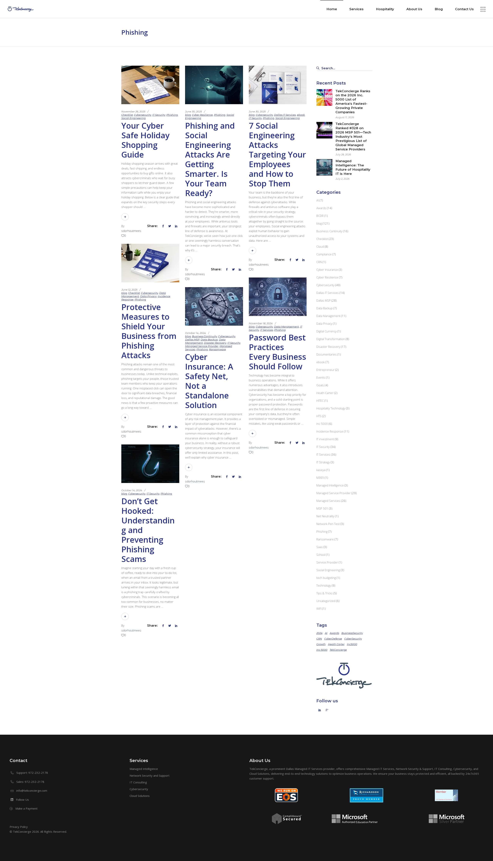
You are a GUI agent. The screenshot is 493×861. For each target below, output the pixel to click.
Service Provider (327, 562)
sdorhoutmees (131, 231)
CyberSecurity (353, 638)
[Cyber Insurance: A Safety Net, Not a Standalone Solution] (214, 306)
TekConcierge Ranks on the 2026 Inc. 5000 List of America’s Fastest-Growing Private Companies (352, 101)
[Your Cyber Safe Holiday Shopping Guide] (150, 85)
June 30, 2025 (193, 111)
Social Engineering (133, 118)
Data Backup (209, 339)
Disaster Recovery (215, 342)
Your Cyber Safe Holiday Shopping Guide (145, 140)
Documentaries (326, 354)
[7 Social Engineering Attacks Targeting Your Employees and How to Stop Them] (278, 85)
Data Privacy (148, 296)
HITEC (320, 400)
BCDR (320, 216)
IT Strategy (323, 462)
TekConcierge (338, 649)
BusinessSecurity (352, 633)
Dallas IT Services (285, 114)
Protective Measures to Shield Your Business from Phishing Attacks (148, 330)
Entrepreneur (325, 370)
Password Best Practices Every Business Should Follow (277, 352)
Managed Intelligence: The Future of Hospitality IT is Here (352, 167)
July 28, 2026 (343, 154)
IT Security (158, 114)
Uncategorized (325, 601)
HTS (318, 416)
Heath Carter (324, 393)
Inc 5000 (322, 424)
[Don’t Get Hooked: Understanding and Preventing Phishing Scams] (150, 463)
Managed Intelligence (330, 485)
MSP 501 (322, 508)
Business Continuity (204, 336)
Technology (323, 585)
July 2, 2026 (342, 178)
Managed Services (328, 501)
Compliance (324, 254)
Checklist (127, 114)
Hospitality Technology (330, 408)
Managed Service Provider (201, 346)
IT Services (266, 329)
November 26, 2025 (133, 111)
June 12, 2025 (129, 289)
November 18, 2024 (261, 323)
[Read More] (125, 216)
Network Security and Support (149, 775)
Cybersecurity (142, 114)
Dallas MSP (192, 339)
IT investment (325, 439)
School (320, 555)
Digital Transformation (330, 339)
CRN (319, 262)
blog (188, 114)
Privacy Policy (19, 827)
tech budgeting (326, 578)
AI (317, 200)
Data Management (286, 326)
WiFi (318, 608)
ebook (301, 114)
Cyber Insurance (327, 270)
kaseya (320, 470)
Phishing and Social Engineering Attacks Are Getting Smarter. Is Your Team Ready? (210, 159)
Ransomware (217, 349)
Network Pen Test (328, 524)
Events (320, 377)
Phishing (172, 114)
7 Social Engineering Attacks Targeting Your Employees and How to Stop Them (277, 154)
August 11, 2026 (344, 117)
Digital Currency (326, 331)
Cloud (320, 246)
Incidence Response (329, 431)
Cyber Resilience (202, 114)
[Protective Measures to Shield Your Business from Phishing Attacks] (150, 263)
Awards (321, 208)
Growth (321, 644)
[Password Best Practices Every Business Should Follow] (278, 296)
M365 (320, 478)
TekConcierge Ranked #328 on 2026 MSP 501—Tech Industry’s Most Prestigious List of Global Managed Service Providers (353, 136)
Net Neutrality (325, 516)
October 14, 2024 (195, 333)
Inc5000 (352, 644)
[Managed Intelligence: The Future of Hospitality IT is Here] (324, 167)
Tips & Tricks (324, 593)
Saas (319, 547)
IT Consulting (138, 782)
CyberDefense (333, 638)
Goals (320, 385)
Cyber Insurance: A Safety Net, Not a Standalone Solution (209, 380)
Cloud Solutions (140, 796)
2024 (319, 633)
